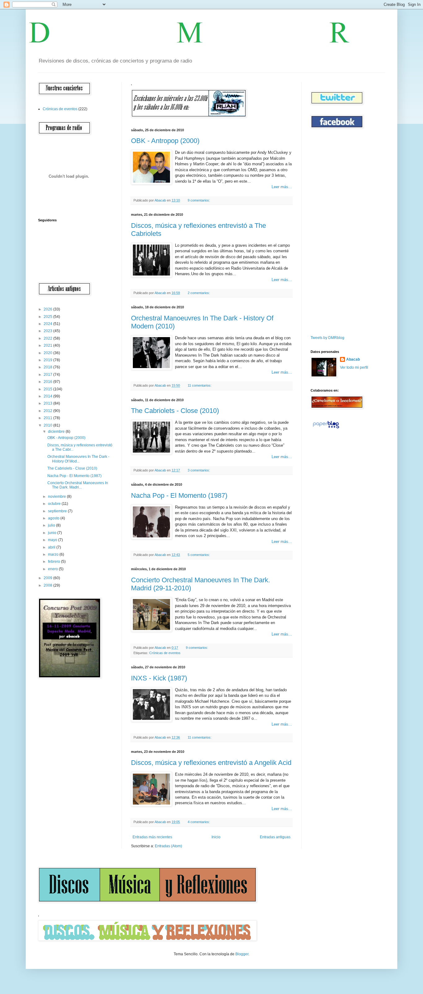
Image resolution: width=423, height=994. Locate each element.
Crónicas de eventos (165, 653)
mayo (53, 540)
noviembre (57, 496)
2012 (48, 411)
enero (53, 569)
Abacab (353, 359)
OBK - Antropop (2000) (165, 141)
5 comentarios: (199, 555)
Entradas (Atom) (168, 846)
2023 (48, 331)
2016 (48, 382)
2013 (48, 403)
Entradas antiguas (275, 837)
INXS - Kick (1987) (159, 678)
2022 (48, 338)
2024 (48, 324)
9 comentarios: (199, 200)
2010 (48, 425)
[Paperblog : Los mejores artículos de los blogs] (326, 428)
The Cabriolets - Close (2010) (175, 411)
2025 (48, 317)
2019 (48, 360)
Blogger (241, 954)
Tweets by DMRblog (327, 338)
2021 (48, 345)
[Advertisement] (329, 232)
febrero (54, 561)
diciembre (57, 431)
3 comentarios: (199, 470)
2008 (48, 585)
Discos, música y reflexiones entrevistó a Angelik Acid (211, 762)
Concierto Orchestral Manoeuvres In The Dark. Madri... (77, 485)
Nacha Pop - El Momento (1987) (179, 495)
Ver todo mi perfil (354, 367)
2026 (48, 309)
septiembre (58, 511)
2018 (48, 367)
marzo (53, 554)
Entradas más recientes (152, 837)
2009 (48, 578)
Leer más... (282, 186)
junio (52, 533)
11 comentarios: (200, 385)
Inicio (216, 837)
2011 (48, 418)
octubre (55, 503)
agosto (54, 518)
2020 (48, 353)
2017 (48, 374)
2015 (48, 389)
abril (52, 547)
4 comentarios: (199, 822)
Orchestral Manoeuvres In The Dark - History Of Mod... (78, 458)
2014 (48, 396)
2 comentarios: (199, 293)
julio (52, 525)
